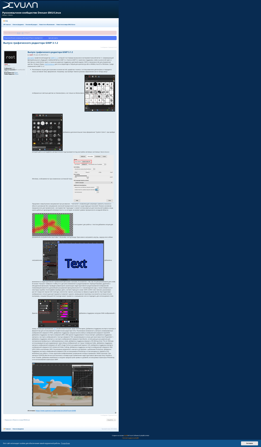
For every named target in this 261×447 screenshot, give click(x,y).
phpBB (126, 435)
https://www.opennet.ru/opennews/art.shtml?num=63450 (56, 411)
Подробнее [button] (65, 443)
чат (23, 33)
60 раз (16, 72)
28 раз (16, 74)
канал (18, 33)
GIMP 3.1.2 (54, 58)
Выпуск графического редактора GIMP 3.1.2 (30, 42)
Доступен (31, 58)
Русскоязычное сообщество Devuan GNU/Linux (31, 12)
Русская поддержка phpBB (130, 438)
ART (54, 329)
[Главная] (21, 6)
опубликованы (49, 64)
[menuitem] (5, 20)
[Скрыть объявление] (115, 32)
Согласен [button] (249, 443)
